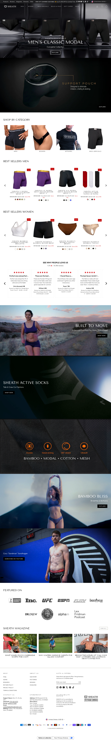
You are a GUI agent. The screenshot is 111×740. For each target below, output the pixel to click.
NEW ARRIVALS (43, 6)
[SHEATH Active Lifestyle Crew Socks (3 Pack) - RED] (94, 199)
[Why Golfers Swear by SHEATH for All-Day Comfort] (55, 643)
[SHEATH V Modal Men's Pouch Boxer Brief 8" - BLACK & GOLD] (20, 199)
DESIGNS (32, 682)
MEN (22, 6)
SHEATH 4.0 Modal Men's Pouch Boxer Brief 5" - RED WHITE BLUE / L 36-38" (43, 292)
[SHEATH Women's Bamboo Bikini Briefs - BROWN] (63, 249)
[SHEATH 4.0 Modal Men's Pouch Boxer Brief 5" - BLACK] (41, 200)
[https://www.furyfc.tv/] (79, 600)
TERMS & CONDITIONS (10, 690)
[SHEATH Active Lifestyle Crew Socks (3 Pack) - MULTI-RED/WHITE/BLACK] (87, 199)
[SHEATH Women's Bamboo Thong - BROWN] (89, 248)
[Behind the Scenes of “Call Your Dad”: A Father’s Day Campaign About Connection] (91, 643)
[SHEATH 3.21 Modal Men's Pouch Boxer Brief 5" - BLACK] (64, 200)
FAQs (31, 1)
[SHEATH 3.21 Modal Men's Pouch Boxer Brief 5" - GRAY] (66, 200)
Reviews (12, 1)
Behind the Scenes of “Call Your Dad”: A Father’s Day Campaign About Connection (91, 657)
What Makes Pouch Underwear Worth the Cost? (20, 656)
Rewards (25, 1)
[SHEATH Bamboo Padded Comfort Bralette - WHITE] (15, 249)
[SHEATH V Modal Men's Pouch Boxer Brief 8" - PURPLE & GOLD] (15, 199)
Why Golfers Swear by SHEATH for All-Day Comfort (55, 656)
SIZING (5, 679)
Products (5, 1)
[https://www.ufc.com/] (47, 600)
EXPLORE (102, 107)
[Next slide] (106, 185)
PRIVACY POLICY (8, 687)
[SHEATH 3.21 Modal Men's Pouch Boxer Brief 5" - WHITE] (68, 200)
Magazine (19, 1)
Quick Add (20, 188)
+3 (24, 199)
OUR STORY (33, 677)
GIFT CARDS (68, 6)
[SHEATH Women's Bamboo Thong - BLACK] (93, 248)
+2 (24, 249)
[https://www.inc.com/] (31, 600)
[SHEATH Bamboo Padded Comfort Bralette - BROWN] (20, 249)
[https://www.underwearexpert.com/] (96, 600)
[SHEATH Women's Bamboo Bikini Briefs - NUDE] (65, 249)
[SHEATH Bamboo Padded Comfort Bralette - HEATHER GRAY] (22, 249)
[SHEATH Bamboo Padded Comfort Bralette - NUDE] (18, 249)
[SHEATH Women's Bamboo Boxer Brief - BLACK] (41, 248)
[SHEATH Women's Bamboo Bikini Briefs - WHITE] (67, 249)
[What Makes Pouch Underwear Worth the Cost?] (20, 643)
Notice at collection (45, 738)
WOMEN (31, 6)
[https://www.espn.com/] (63, 600)
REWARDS (6, 682)
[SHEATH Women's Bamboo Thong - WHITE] (91, 248)
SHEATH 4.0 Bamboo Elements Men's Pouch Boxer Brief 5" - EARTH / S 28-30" (90, 292)
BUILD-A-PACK (56, 6)
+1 (71, 249)
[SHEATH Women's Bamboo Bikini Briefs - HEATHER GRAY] (69, 249)
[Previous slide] (5, 185)
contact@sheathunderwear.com (12, 706)
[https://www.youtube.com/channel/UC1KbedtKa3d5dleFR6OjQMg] (63, 614)
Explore (55, 52)
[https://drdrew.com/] (31, 614)
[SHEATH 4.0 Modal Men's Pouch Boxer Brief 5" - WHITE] (43, 200)
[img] (24, 286)
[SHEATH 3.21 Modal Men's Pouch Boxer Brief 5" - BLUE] (70, 200)
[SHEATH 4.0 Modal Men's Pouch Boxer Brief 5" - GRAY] (46, 200)
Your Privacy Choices (61, 738)
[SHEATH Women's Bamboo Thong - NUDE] (86, 248)
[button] (5, 283)
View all (104, 628)
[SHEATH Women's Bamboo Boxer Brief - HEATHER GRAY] (43, 248)
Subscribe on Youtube (14, 559)
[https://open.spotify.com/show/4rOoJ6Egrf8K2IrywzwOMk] (47, 614)
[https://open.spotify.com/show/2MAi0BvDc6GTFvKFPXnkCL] (79, 614)
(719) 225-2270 (13, 701)
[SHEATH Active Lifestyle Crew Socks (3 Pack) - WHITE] (90, 199)
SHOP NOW (102, 335)
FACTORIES (33, 679)
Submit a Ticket (12, 703)
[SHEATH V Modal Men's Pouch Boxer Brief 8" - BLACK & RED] (18, 199)
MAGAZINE (33, 685)
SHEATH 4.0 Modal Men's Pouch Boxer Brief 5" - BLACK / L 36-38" (66, 290)
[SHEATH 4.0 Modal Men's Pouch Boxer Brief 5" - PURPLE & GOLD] (39, 200)
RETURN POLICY (8, 685)
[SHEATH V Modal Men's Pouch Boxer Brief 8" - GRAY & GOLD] (22, 199)
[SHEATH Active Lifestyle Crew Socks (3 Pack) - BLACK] (92, 199)
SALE (77, 6)
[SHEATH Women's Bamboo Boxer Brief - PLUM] (46, 248)
